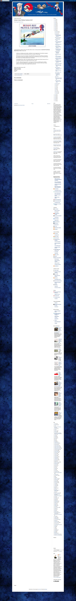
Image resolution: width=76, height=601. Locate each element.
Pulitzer (55, 508)
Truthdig (56, 323)
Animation (55, 428)
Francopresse (56, 471)
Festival (55, 468)
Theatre (55, 525)
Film (54, 469)
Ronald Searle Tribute (58, 227)
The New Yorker (56, 522)
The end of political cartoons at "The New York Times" (60, 364)
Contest (55, 455)
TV (54, 527)
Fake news (55, 465)
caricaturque (56, 188)
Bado (59, 554)
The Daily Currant (57, 297)
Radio (55, 510)
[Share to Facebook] (27, 73)
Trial (55, 526)
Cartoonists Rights (56, 449)
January (56, 93)
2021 (55, 25)
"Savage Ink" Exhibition (58, 63)
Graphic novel (56, 478)
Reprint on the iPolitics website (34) (58, 44)
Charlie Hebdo (56, 451)
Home (32, 103)
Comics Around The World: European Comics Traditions (60, 404)
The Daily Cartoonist (58, 264)
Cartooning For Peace (57, 448)
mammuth (39, 589)
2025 (55, 20)
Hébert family (56, 479)
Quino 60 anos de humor (57, 40)
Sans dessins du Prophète (58, 514)
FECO (55, 467)
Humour (55, 480)
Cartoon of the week (57, 447)
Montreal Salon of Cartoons (56, 490)
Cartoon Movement (57, 245)
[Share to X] (26, 73)
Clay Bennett (56, 217)
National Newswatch (58, 321)
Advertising (55, 424)
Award (55, 436)
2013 (55, 98)
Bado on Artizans (57, 210)
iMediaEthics (56, 318)
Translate (60, 551)
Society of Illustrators (58, 199)
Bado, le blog (56, 236)
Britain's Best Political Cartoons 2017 (58, 38)
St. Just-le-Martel (56, 519)
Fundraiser (55, 474)
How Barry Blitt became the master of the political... (58, 42)
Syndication (56, 521)
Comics (55, 453)
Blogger (46, 589)
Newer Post (16, 103)
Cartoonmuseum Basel (58, 191)
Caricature (55, 444)
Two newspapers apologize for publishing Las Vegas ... (57, 74)
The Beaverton (57, 295)
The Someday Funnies (57, 524)
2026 (55, 19)
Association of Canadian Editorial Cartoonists (57, 433)
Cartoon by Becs (56, 445)
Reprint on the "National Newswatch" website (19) (58, 79)
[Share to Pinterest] (28, 73)
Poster (55, 506)
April (56, 89)
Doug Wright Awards (58, 279)
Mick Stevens (57, 224)
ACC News (56, 233)
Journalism (55, 482)
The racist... (55, 523)
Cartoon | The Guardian (58, 215)
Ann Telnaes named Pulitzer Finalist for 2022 (60, 374)
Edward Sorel (57, 220)
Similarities (55, 518)
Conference (56, 454)
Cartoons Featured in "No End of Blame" (58, 56)
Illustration (55, 481)
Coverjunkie (56, 251)
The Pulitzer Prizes (57, 202)
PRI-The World (57, 259)
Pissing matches (60, 349)
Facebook (55, 464)
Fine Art (55, 470)
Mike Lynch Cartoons (58, 257)
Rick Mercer (56, 306)
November (56, 32)
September (56, 83)
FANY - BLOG (57, 254)
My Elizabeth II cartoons (60, 357)
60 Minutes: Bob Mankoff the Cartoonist (57, 52)
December (56, 31)
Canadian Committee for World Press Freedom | (58, 314)
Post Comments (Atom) (21, 105)
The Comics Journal (57, 287)
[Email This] (24, 73)
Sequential (56, 286)
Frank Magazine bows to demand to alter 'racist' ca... (58, 62)
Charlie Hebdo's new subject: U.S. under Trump (58, 65)
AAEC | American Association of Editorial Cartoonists (58, 179)
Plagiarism (55, 502)
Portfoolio (55, 505)
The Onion (56, 298)
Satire (55, 516)
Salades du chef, (56, 151)
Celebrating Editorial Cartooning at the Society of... (58, 36)
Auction (55, 434)
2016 (55, 94)
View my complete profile (57, 577)
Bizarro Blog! (56, 270)
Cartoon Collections (57, 241)
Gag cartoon (56, 475)
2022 (55, 24)
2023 (55, 23)
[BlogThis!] (25, 73)
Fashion (55, 466)
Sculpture (55, 517)
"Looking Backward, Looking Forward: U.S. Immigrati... (58, 50)
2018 (55, 29)
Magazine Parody (57, 294)
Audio (55, 435)
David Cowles (57, 218)
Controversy (56, 456)
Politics (55, 504)
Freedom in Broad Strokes (58, 472)
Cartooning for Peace (58, 190)
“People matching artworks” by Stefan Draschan (58, 47)
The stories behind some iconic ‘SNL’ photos (58, 81)
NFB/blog (56, 284)
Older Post (48, 103)
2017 (55, 30)
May (56, 88)
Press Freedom (56, 507)
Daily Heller (56, 253)
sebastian (56, 229)
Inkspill (56, 256)
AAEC (55, 423)
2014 (55, 97)
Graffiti (55, 477)
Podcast (55, 503)
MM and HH (56, 76)
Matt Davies (56, 223)
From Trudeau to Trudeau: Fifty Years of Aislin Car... (58, 68)
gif (54, 476)
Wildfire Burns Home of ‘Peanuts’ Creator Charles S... (58, 59)
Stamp (55, 520)
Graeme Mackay (57, 221)
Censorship (56, 450)
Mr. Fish (56, 226)
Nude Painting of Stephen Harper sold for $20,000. (60, 394)
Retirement (55, 511)
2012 (55, 99)
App (54, 429)
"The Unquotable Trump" (60, 413)
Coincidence (56, 452)
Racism (55, 509)
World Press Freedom (57, 535)
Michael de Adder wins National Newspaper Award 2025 (60, 341)
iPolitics (56, 320)
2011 (55, 100)
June (56, 87)
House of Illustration (57, 193)
